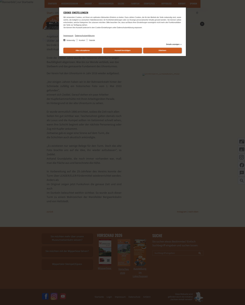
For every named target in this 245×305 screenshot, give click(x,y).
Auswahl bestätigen (122, 50)
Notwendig (70, 40)
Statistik (92, 40)
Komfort (82, 40)
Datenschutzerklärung (85, 35)
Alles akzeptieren (83, 50)
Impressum (68, 35)
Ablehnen (162, 50)
